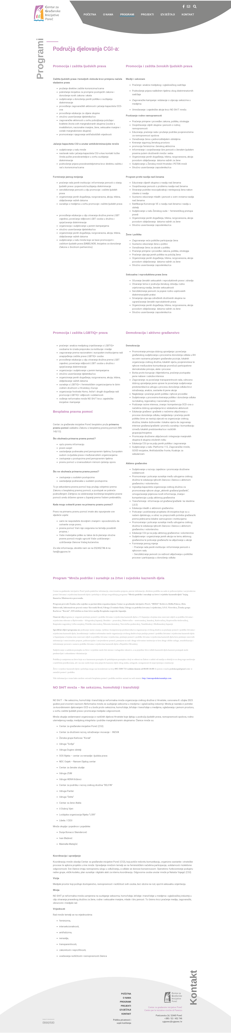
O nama (108, 14)
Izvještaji (168, 14)
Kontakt (188, 14)
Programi (127, 14)
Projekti (147, 14)
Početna (90, 14)
